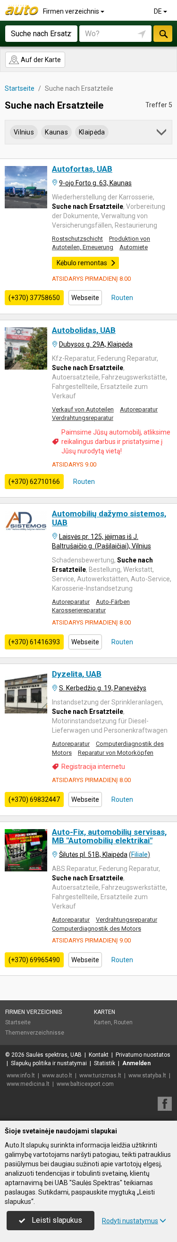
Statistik (104, 1063)
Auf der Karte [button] (40, 59)
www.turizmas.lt (100, 1075)
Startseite (18, 1022)
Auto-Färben (113, 601)
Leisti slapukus (56, 1220)
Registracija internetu (93, 766)
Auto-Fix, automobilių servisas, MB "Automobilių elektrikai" (109, 836)
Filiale (139, 854)
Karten (104, 1012)
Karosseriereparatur (79, 610)
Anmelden (136, 1063)
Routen (121, 297)
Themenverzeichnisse (34, 1032)
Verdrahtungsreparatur (82, 417)
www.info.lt (21, 1075)
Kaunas (56, 132)
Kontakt (99, 1055)
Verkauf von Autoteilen (83, 409)
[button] (162, 133)
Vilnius (24, 132)
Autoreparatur (139, 409)
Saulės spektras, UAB (54, 1055)
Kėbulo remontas (82, 263)
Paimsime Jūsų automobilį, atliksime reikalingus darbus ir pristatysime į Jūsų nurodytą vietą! (115, 441)
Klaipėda (92, 132)
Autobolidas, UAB (84, 330)
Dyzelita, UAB (76, 674)
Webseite (85, 297)
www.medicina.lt (28, 1084)
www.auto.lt (57, 1075)
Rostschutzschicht (77, 238)
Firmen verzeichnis (72, 11)
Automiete (133, 247)
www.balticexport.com (85, 1084)
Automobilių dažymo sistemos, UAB (109, 518)
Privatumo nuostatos (143, 1055)
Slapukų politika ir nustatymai (49, 1063)
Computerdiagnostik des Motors (96, 928)
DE (158, 11)
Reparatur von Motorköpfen (115, 752)
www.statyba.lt (147, 1075)
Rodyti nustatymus (130, 1221)
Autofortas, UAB (82, 169)
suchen (162, 33)
